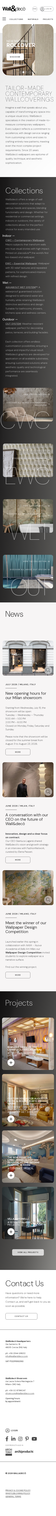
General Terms (13, 1496)
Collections (16, 19)
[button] (20, 72)
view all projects (28, 1252)
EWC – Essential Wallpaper (21, 263)
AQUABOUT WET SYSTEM (20, 287)
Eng (35, 9)
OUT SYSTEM (13, 323)
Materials (33, 19)
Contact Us (21, 1316)
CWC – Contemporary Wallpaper (24, 240)
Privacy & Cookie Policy (17, 1490)
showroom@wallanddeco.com (19, 1393)
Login (14, 1430)
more (18, 752)
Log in (48, 9)
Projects (48, 19)
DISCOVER (15, 62)
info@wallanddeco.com (16, 1356)
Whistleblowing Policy (17, 1493)
